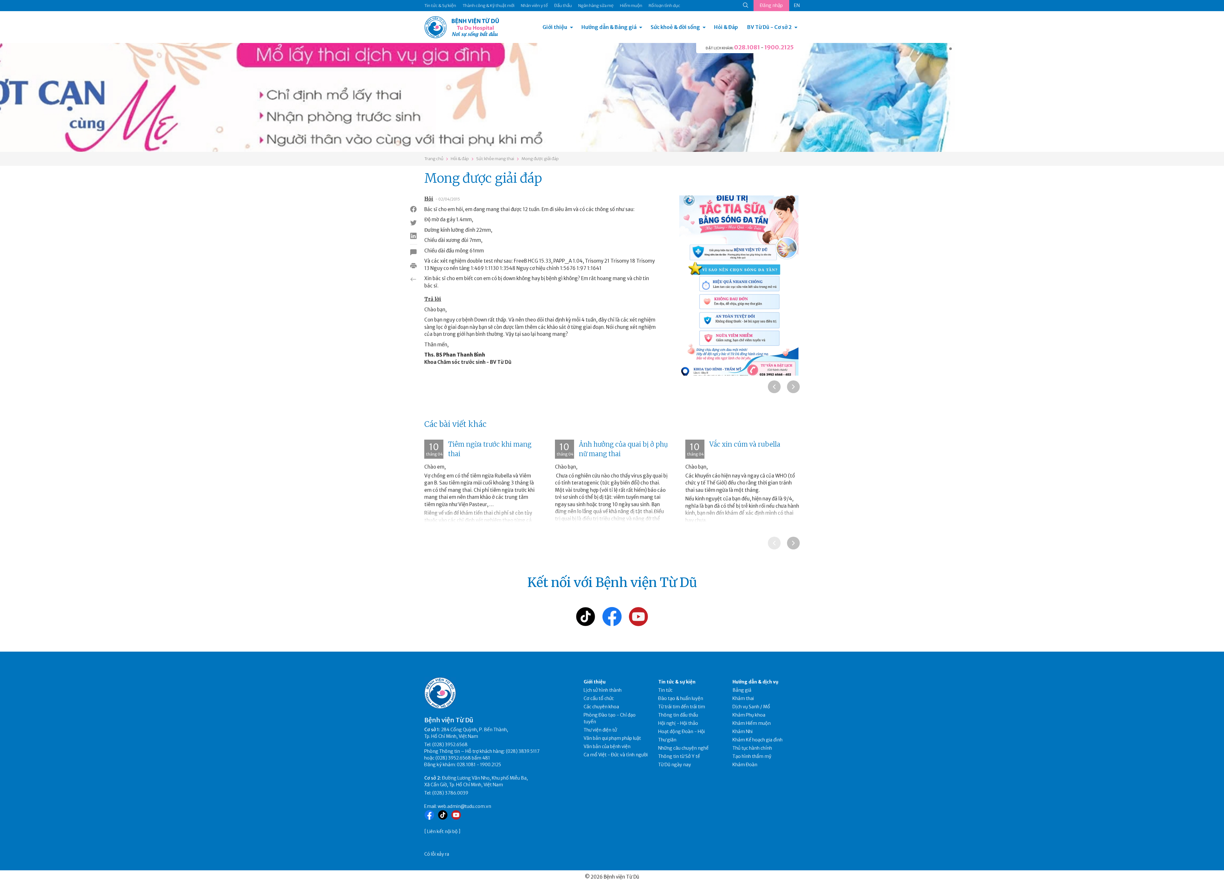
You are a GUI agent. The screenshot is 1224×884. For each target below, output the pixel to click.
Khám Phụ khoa (748, 715)
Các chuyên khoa (601, 707)
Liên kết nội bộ (442, 831)
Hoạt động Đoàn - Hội (681, 731)
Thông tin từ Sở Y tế (679, 756)
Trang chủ (433, 158)
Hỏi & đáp (460, 158)
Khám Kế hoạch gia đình (757, 740)
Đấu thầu (563, 5)
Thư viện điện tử (600, 730)
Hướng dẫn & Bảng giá (609, 27)
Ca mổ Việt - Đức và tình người (616, 755)
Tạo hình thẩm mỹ (751, 756)
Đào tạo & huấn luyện (680, 698)
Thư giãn (667, 740)
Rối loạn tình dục (664, 5)
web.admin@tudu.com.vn (464, 806)
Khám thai (743, 698)
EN (797, 5)
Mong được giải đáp (540, 158)
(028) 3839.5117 (523, 751)
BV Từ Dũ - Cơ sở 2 (769, 27)
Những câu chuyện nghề (683, 748)
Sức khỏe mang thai (495, 158)
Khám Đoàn (744, 764)
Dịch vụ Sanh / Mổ (751, 707)
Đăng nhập (771, 5)
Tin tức (665, 690)
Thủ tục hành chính (752, 748)
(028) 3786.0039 (450, 793)
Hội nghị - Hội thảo (678, 723)
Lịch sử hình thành (603, 690)
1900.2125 (779, 47)
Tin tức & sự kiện (677, 682)
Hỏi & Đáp (726, 27)
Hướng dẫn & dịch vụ (755, 682)
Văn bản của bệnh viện (607, 746)
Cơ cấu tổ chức (599, 698)
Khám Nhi (742, 731)
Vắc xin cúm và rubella (744, 444)
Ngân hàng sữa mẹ (596, 5)
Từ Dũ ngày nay (674, 764)
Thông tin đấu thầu (678, 715)
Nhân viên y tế (534, 5)
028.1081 (747, 47)
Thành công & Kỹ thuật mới (488, 5)
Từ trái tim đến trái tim (681, 707)
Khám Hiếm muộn (751, 723)
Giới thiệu (555, 27)
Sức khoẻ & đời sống (675, 27)
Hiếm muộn (631, 5)
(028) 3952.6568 (450, 744)
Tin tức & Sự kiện (440, 5)
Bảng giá (741, 690)
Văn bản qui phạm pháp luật (612, 738)
